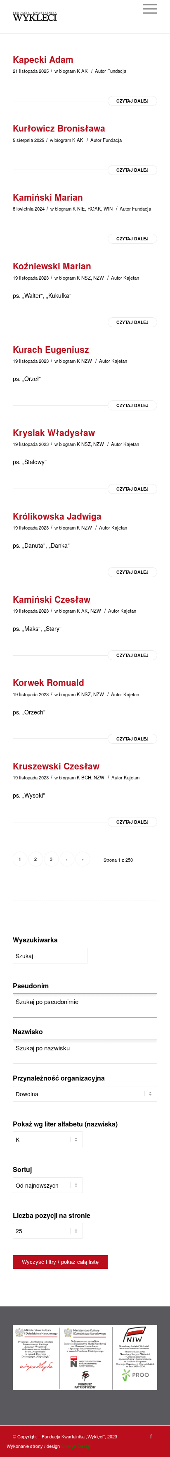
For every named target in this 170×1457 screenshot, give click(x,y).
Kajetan (131, 277)
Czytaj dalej (132, 101)
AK (84, 70)
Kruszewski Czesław (56, 766)
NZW (98, 277)
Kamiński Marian (48, 197)
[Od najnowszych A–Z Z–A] (48, 1189)
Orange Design (76, 1446)
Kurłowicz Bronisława (59, 128)
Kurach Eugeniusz (51, 349)
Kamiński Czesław (51, 599)
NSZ (86, 277)
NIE (81, 208)
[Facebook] (151, 1436)
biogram (67, 70)
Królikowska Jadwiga (57, 516)
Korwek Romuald (48, 682)
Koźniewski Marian (52, 265)
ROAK (94, 208)
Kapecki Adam (43, 59)
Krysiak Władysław (54, 432)
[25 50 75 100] (48, 1235)
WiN (108, 208)
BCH (86, 777)
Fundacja (116, 70)
